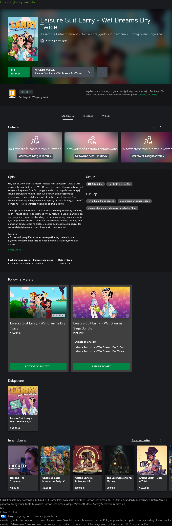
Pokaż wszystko (141, 440)
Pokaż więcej (14, 249)
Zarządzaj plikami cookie (157, 520)
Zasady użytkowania (12, 524)
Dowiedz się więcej (147, 94)
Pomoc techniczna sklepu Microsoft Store (68, 504)
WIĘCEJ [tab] (106, 115)
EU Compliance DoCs (138, 524)
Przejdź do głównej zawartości (17, 2)
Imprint (98, 520)
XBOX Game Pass (52, 500)
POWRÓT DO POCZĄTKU (38, 366)
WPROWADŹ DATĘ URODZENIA (35, 156)
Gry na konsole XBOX (29, 500)
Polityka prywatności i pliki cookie (122, 520)
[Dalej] (160, 127)
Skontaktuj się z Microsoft (78, 520)
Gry (2, 508)
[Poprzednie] (153, 127)
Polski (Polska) (8, 512)
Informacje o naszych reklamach (106, 524)
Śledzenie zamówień (113, 504)
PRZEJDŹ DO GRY (101, 366)
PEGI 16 (24, 92)
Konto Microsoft (34, 504)
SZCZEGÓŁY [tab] (67, 115)
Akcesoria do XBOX (74, 500)
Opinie (118, 500)
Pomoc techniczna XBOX (100, 500)
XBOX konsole (8, 500)
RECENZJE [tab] (88, 115)
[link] (23, 408)
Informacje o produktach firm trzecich (65, 524)
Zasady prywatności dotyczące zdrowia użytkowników (31, 520)
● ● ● (102, 72)
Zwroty (96, 504)
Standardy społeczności (136, 500)
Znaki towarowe (33, 524)
